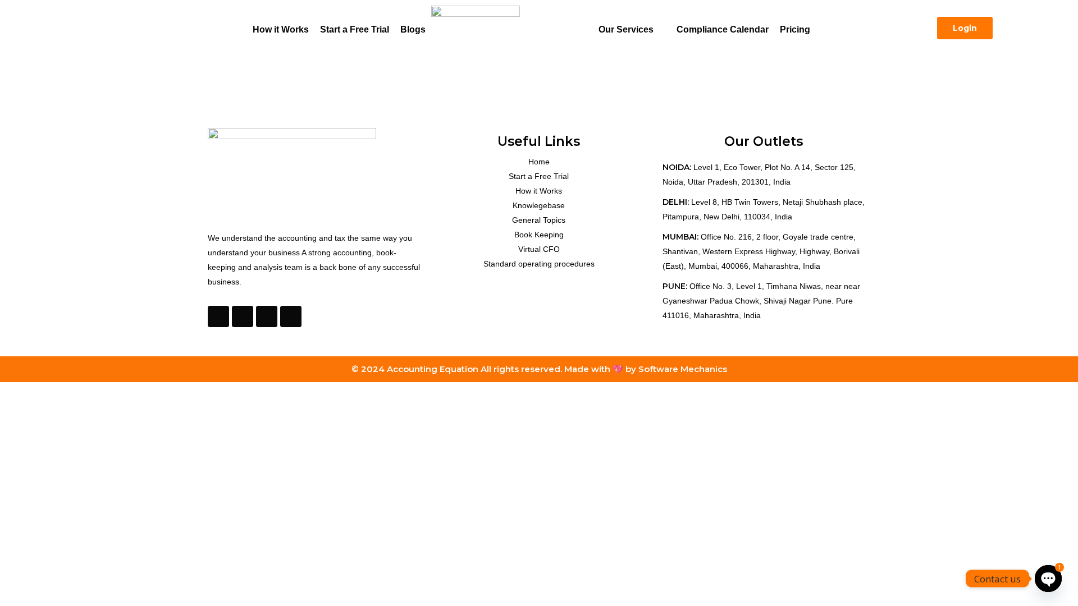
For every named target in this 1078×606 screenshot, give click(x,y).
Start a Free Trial (354, 29)
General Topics (538, 219)
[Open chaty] (1048, 578)
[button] (632, 30)
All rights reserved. (522, 369)
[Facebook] (218, 316)
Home (539, 161)
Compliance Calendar (723, 29)
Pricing (795, 29)
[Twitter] (242, 316)
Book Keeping (539, 234)
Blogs (413, 29)
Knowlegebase (539, 205)
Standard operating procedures (539, 263)
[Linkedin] (291, 316)
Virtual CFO (539, 249)
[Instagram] (266, 316)
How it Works (281, 29)
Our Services (626, 29)
